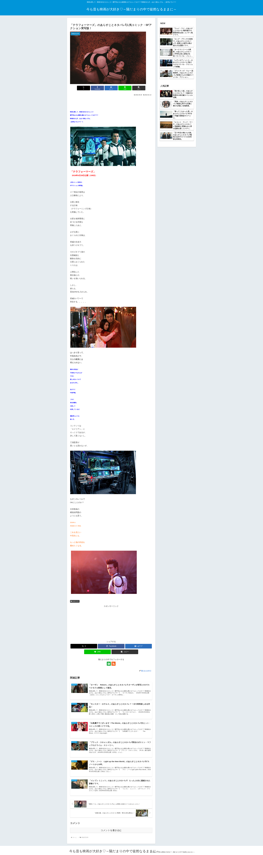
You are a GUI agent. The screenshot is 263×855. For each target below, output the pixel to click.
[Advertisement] (111, 102)
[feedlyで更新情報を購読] (109, 664)
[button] (138, 88)
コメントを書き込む (111, 830)
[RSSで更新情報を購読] (113, 664)
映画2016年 (75, 601)
